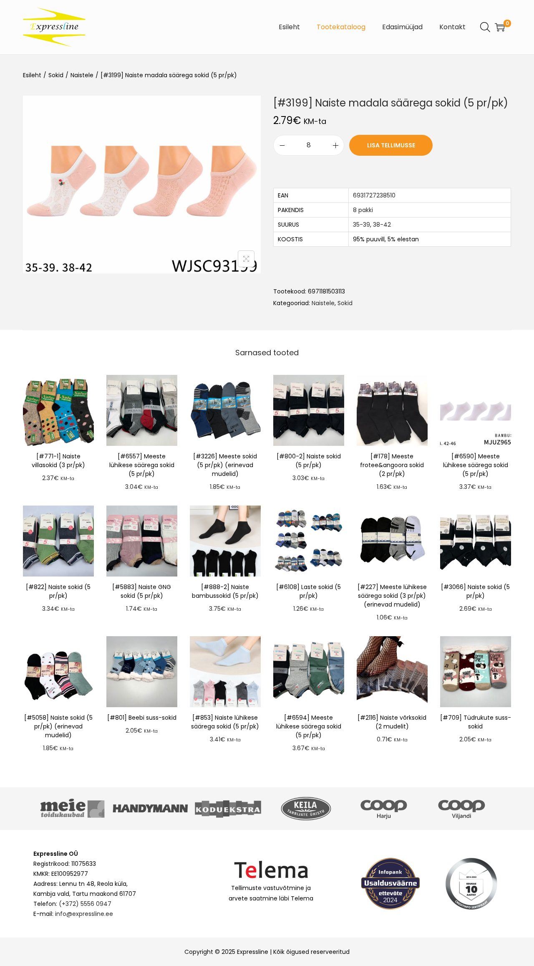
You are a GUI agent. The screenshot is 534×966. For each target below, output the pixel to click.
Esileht (32, 75)
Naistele (82, 75)
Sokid (55, 75)
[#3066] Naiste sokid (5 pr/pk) (475, 591)
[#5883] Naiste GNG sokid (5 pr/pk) (141, 591)
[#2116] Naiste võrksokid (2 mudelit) (392, 722)
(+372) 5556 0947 (85, 904)
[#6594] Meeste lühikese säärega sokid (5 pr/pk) (308, 726)
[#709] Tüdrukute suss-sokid (475, 722)
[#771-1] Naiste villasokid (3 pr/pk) (58, 460)
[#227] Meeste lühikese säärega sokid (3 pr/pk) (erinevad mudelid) (392, 596)
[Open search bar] (485, 27)
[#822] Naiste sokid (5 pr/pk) (58, 591)
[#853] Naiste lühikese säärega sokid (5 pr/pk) (225, 722)
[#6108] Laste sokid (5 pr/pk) (308, 591)
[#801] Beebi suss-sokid (141, 717)
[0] (500, 27)
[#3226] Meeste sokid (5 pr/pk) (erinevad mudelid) (225, 465)
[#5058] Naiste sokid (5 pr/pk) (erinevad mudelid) (58, 726)
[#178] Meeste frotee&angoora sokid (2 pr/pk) (392, 465)
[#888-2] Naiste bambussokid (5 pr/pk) (225, 591)
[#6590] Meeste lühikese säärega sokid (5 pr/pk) (475, 465)
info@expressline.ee (84, 914)
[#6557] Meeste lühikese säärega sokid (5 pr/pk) (141, 465)
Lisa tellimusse (391, 145)
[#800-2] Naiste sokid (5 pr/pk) (309, 460)
